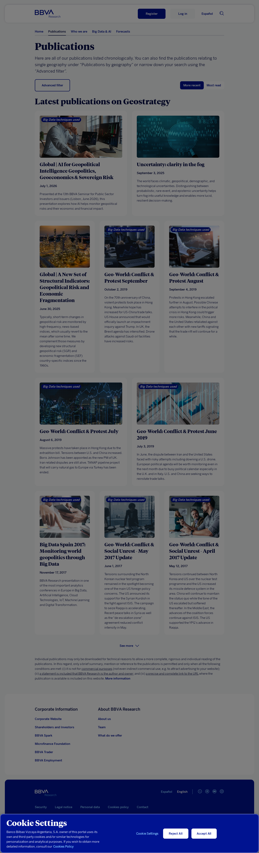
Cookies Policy (63, 846)
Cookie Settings (147, 833)
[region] (129, 833)
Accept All (204, 833)
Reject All (176, 833)
